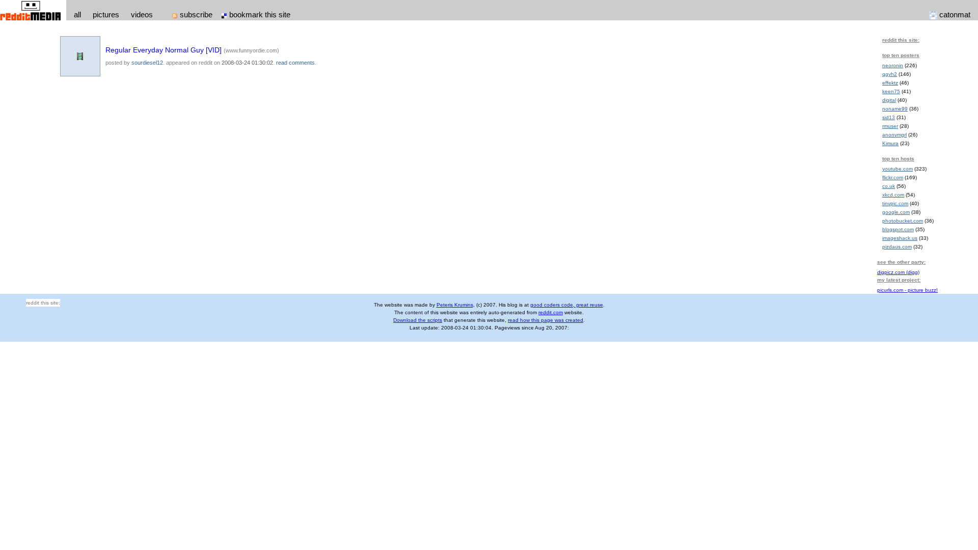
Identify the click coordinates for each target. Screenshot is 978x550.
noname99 (895, 109)
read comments (295, 63)
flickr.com (892, 177)
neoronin (892, 65)
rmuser (890, 126)
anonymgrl (894, 135)
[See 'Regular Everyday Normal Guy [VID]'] (80, 55)
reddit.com (550, 312)
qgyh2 (889, 74)
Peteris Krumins (455, 305)
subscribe (196, 14)
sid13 (888, 117)
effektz (890, 83)
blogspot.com (898, 229)
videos (142, 14)
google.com (896, 212)
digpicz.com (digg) (898, 272)
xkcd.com (893, 195)
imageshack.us (899, 238)
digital (889, 100)
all (77, 14)
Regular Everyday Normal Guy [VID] (163, 50)
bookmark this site (259, 14)
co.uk (888, 186)
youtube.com (897, 169)
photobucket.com (902, 221)
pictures (106, 14)
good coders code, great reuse (566, 305)
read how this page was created (545, 320)
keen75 (891, 91)
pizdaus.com (897, 247)
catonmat (954, 14)
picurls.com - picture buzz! (907, 290)
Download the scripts (417, 320)
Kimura (890, 143)
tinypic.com (895, 203)
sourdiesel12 (147, 63)
